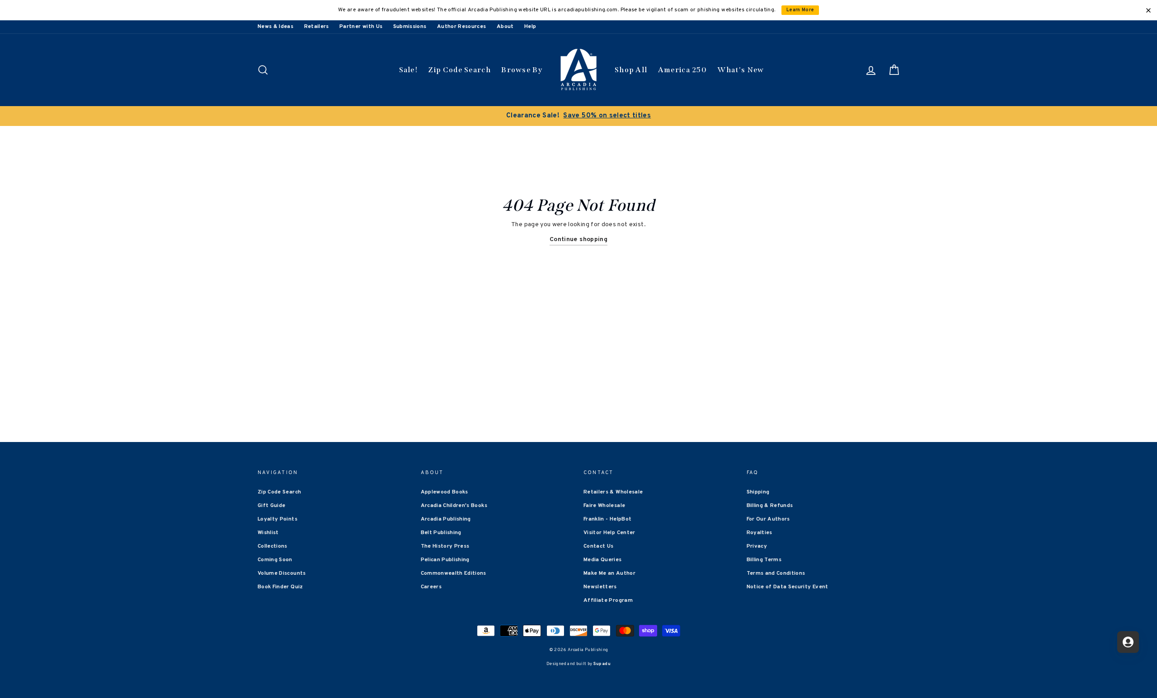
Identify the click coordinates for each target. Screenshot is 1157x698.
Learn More (800, 10)
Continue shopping (578, 239)
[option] (578, 116)
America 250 (682, 69)
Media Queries (602, 559)
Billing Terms (764, 559)
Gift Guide (272, 505)
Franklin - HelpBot (607, 519)
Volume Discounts (282, 573)
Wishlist (268, 532)
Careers (431, 587)
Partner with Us (360, 26)
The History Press (445, 546)
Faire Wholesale (604, 505)
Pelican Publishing (445, 559)
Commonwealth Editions (453, 573)
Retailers (316, 26)
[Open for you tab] (1128, 642)
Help (530, 26)
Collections (272, 546)
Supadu (602, 664)
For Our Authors (768, 519)
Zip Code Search (459, 69)
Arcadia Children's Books (454, 505)
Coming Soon (275, 559)
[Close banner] (1148, 10)
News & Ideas (275, 26)
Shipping (758, 492)
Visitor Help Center (609, 532)
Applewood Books (444, 492)
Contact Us (598, 546)
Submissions (410, 26)
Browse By (521, 69)
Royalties (759, 532)
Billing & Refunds (770, 505)
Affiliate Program (608, 600)
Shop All (631, 69)
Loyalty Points (277, 519)
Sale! (408, 69)
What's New (740, 69)
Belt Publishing (441, 532)
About (505, 26)
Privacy (757, 546)
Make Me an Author (609, 573)
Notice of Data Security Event (787, 587)
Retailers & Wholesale (613, 492)
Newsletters (600, 587)
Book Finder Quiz (280, 587)
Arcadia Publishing (446, 519)
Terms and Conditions (776, 573)
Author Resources (461, 26)
